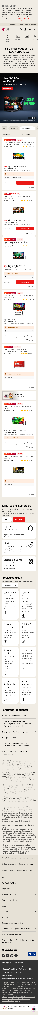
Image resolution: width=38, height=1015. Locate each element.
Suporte (5, 906)
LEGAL (28, 972)
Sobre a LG (6, 917)
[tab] (8, 38)
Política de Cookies (25, 969)
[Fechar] (35, 3)
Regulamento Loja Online (12, 923)
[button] (21, 29)
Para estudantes (32, 24)
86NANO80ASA (9, 460)
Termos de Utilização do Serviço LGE (14, 966)
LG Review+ (10, 330)
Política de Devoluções (11, 934)
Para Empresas (7, 963)
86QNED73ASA (8, 146)
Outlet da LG (10, 377)
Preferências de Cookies (10, 972)
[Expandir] (19, 715)
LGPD (22, 972)
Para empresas (13, 24)
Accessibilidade (7, 975)
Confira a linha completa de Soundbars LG (16, 821)
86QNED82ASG (9, 200)
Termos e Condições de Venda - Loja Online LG (17, 979)
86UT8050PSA (8, 353)
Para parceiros (23, 24)
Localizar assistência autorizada (24, 870)
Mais (31, 858)
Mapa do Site (18, 963)
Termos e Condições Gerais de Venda (17, 928)
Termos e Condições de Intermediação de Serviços (18, 941)
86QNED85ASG (9, 410)
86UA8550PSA (8, 246)
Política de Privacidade (9, 969)
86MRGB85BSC (8, 299)
